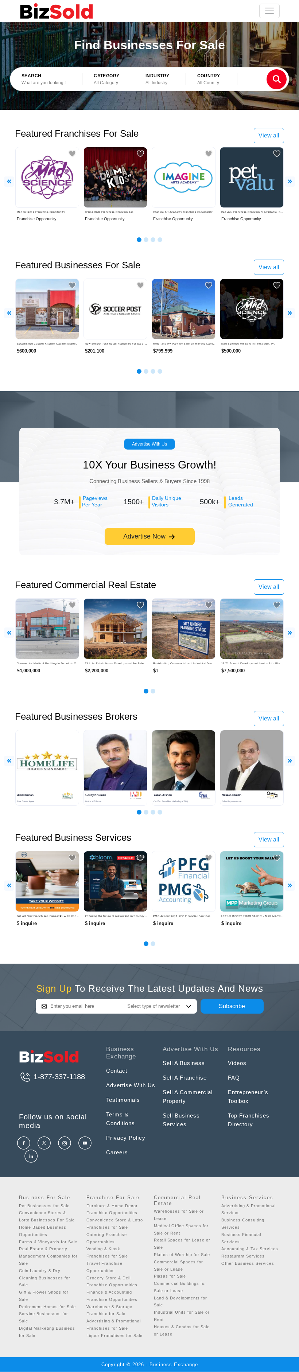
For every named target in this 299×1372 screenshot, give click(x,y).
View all (269, 135)
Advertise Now (145, 536)
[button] (108, 79)
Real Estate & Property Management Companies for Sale (48, 1256)
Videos (237, 1063)
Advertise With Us (149, 444)
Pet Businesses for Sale (44, 1206)
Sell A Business (184, 1063)
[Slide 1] (139, 240)
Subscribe (232, 1006)
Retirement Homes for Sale (47, 1307)
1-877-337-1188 (58, 1077)
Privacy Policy (125, 1138)
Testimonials (123, 1100)
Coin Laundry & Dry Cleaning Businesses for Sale (44, 1277)
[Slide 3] (153, 240)
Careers (117, 1152)
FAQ (234, 1077)
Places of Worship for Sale (182, 1254)
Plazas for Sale (170, 1276)
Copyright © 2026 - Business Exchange (149, 1364)
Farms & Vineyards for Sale (48, 1242)
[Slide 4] (160, 240)
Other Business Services (247, 1263)
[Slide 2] (146, 240)
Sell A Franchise (185, 1077)
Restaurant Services (243, 1256)
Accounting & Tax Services (249, 1249)
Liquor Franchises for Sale (114, 1335)
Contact (116, 1071)
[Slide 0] (146, 944)
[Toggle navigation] (269, 11)
